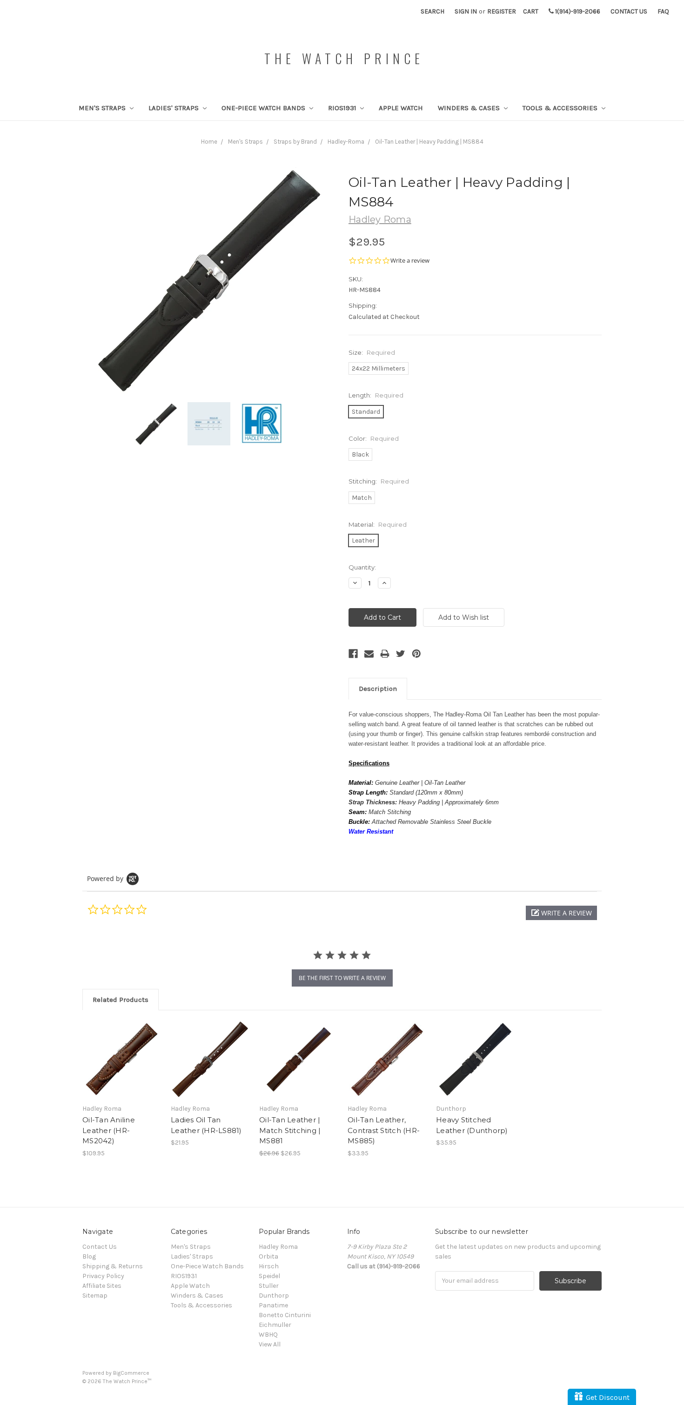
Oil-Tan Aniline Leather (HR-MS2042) (108, 1130)
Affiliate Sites (101, 1286)
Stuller (269, 1286)
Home (209, 141)
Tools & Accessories (561, 108)
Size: (372, 352)
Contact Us (628, 11)
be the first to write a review (342, 978)
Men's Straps (103, 108)
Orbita (268, 1256)
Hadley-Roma (346, 141)
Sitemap (94, 1295)
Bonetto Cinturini (285, 1315)
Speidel (269, 1276)
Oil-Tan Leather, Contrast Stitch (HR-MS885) (384, 1130)
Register (501, 11)
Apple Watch (401, 108)
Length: (376, 395)
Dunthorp (274, 1295)
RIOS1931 (343, 108)
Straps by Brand (295, 141)
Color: (374, 438)
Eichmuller (275, 1325)
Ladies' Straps (174, 108)
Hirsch (269, 1266)
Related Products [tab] (120, 999)
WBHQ (268, 1335)
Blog (89, 1256)
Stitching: (379, 481)
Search (432, 11)
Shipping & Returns (112, 1266)
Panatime (273, 1305)
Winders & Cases (470, 108)
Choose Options (122, 1067)
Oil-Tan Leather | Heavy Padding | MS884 (429, 141)
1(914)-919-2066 (577, 11)
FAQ (663, 11)
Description (378, 688)
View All (270, 1344)
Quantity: (362, 567)
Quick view (122, 1051)
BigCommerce (131, 1373)
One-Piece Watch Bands (264, 108)
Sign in (466, 11)
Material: (378, 524)
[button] (561, 913)
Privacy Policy (103, 1276)
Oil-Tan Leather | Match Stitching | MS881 (290, 1130)
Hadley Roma (278, 1247)
